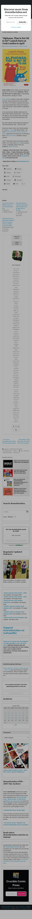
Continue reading (16, 27)
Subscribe (22, 22)
